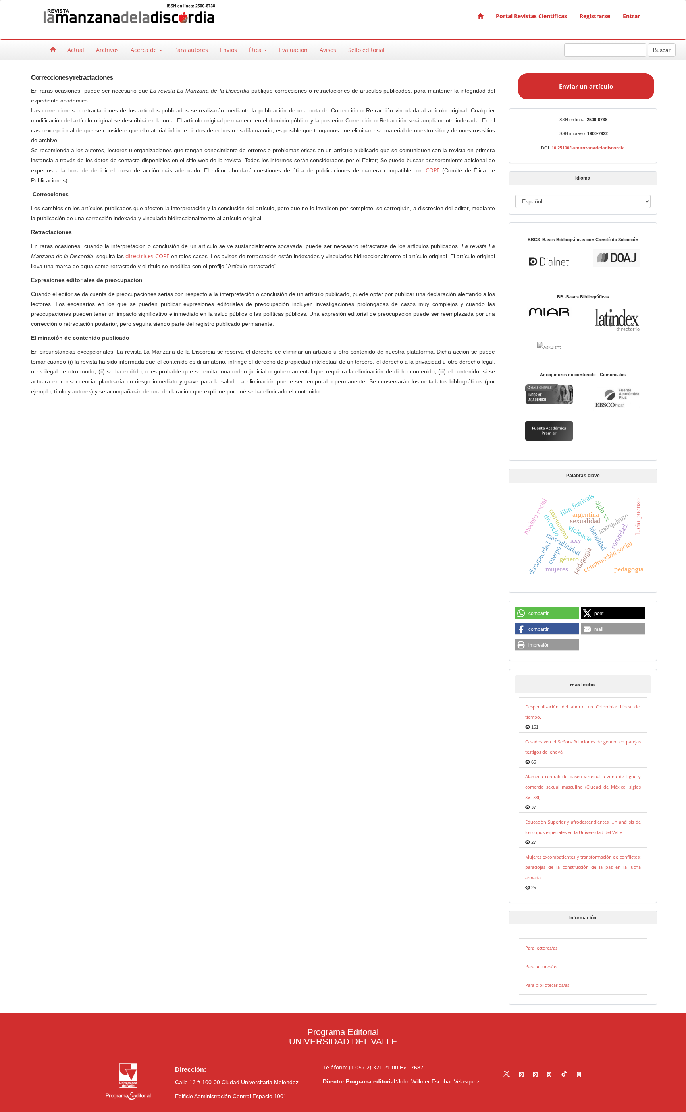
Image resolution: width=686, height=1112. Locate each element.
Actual (75, 50)
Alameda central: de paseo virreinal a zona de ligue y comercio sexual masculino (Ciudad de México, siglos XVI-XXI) (583, 787)
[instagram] (535, 1074)
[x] (506, 1074)
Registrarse (595, 16)
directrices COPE (147, 256)
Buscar (662, 50)
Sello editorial (366, 50)
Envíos (228, 50)
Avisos (328, 50)
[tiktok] (564, 1074)
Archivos (107, 50)
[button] (547, 613)
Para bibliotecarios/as (547, 985)
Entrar (631, 16)
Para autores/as (541, 966)
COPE (433, 170)
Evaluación (293, 50)
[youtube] (549, 1074)
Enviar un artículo (586, 86)
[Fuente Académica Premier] (548, 430)
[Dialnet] (548, 261)
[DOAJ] (616, 257)
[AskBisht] (549, 347)
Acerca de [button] (144, 50)
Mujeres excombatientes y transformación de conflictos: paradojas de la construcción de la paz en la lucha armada (583, 867)
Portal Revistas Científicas (531, 16)
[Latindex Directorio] (616, 319)
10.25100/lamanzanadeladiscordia (588, 148)
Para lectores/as (541, 948)
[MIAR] (548, 312)
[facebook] (521, 1074)
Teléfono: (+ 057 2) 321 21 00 (360, 1067)
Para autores (191, 50)
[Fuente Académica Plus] (616, 398)
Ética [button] (256, 50)
